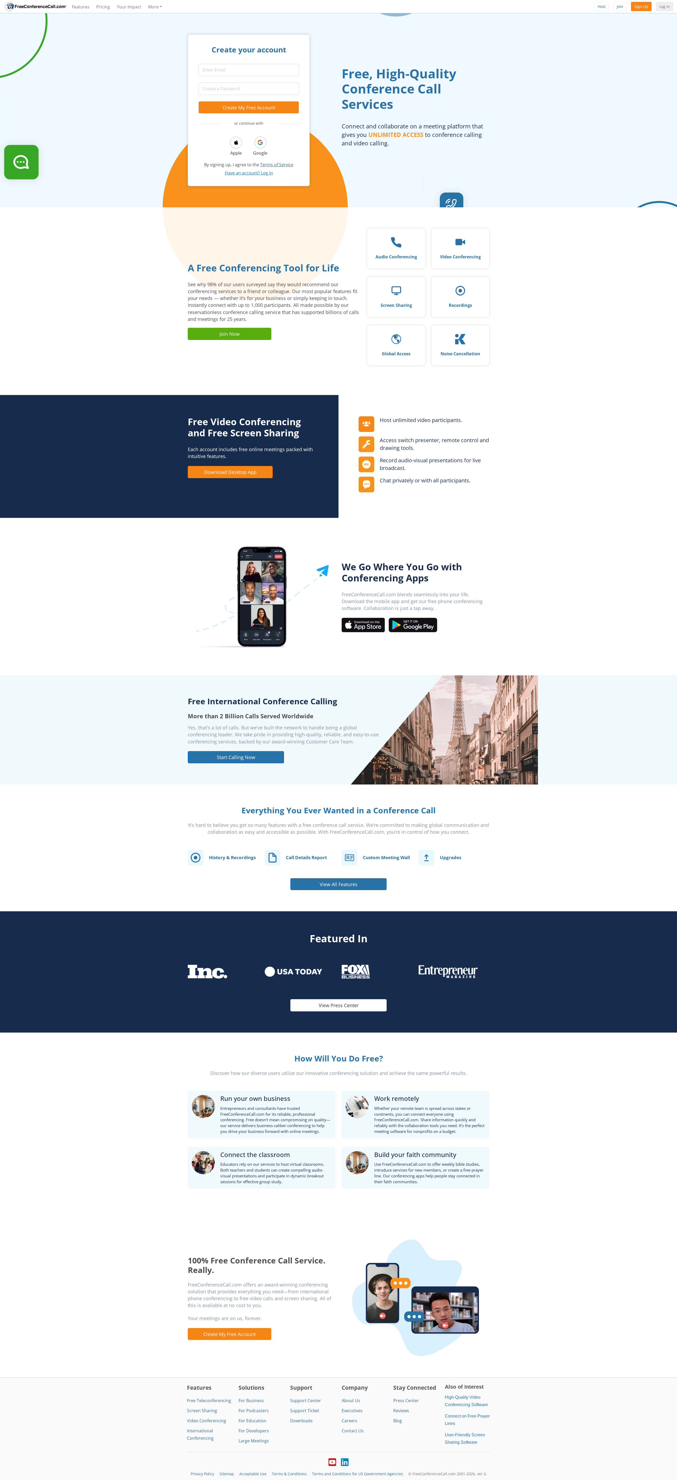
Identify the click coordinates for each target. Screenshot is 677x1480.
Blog (397, 1421)
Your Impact (129, 7)
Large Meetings (254, 1441)
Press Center (406, 1400)
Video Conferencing (206, 1421)
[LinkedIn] (344, 1462)
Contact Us (353, 1431)
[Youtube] (332, 1462)
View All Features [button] (339, 884)
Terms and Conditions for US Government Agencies (357, 1473)
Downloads (301, 1421)
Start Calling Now (236, 757)
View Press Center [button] (339, 1005)
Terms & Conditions (289, 1473)
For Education (252, 1421)
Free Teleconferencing (209, 1400)
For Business (251, 1400)
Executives (352, 1411)
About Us (351, 1400)
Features (80, 7)
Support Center (305, 1400)
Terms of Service (276, 165)
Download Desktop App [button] (230, 472)
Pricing (103, 7)
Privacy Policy (202, 1473)
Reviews (401, 1411)
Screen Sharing (202, 1411)
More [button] (153, 7)
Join (620, 6)
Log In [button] (664, 6)
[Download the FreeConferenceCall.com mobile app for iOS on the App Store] (363, 624)
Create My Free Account (249, 107)
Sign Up (641, 6)
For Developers (254, 1431)
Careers (349, 1421)
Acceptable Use (253, 1473)
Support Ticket (304, 1411)
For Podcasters (254, 1411)
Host (602, 6)
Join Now (229, 333)
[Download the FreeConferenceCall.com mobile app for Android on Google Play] (413, 624)
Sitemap (226, 1473)
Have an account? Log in (249, 173)
